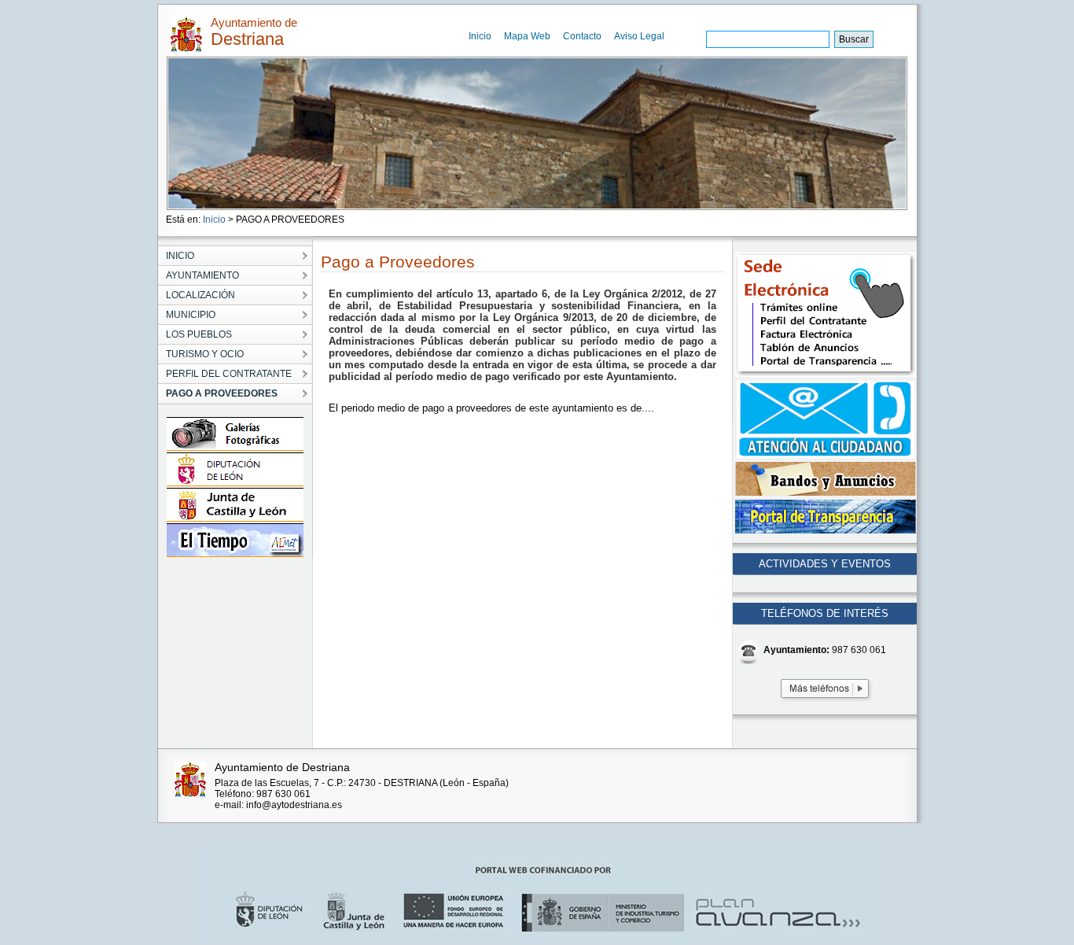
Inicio (480, 36)
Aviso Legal (639, 36)
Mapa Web (527, 36)
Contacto (582, 36)
